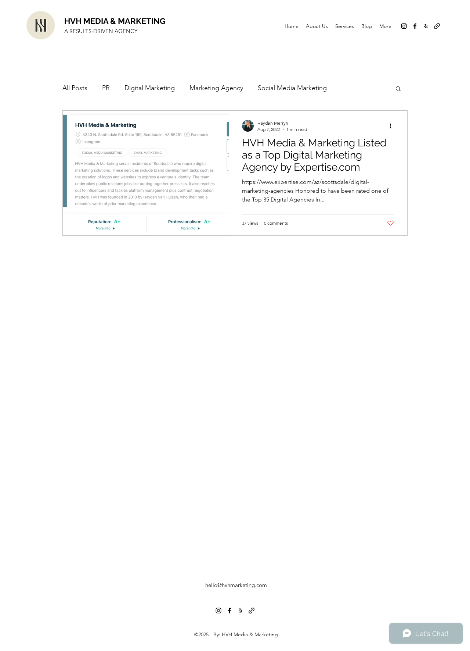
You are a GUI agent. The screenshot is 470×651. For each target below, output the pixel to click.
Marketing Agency (216, 88)
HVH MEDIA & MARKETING (115, 21)
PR (106, 88)
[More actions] (392, 125)
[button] (398, 89)
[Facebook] (415, 26)
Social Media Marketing (292, 88)
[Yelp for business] (426, 26)
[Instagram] (404, 26)
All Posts (74, 88)
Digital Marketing (149, 88)
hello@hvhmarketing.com (236, 584)
